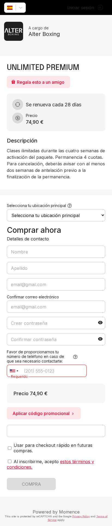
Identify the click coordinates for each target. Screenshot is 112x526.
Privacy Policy (81, 516)
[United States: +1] (14, 371)
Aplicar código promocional (41, 413)
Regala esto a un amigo (40, 82)
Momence (69, 512)
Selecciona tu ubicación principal (36, 205)
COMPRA (31, 484)
